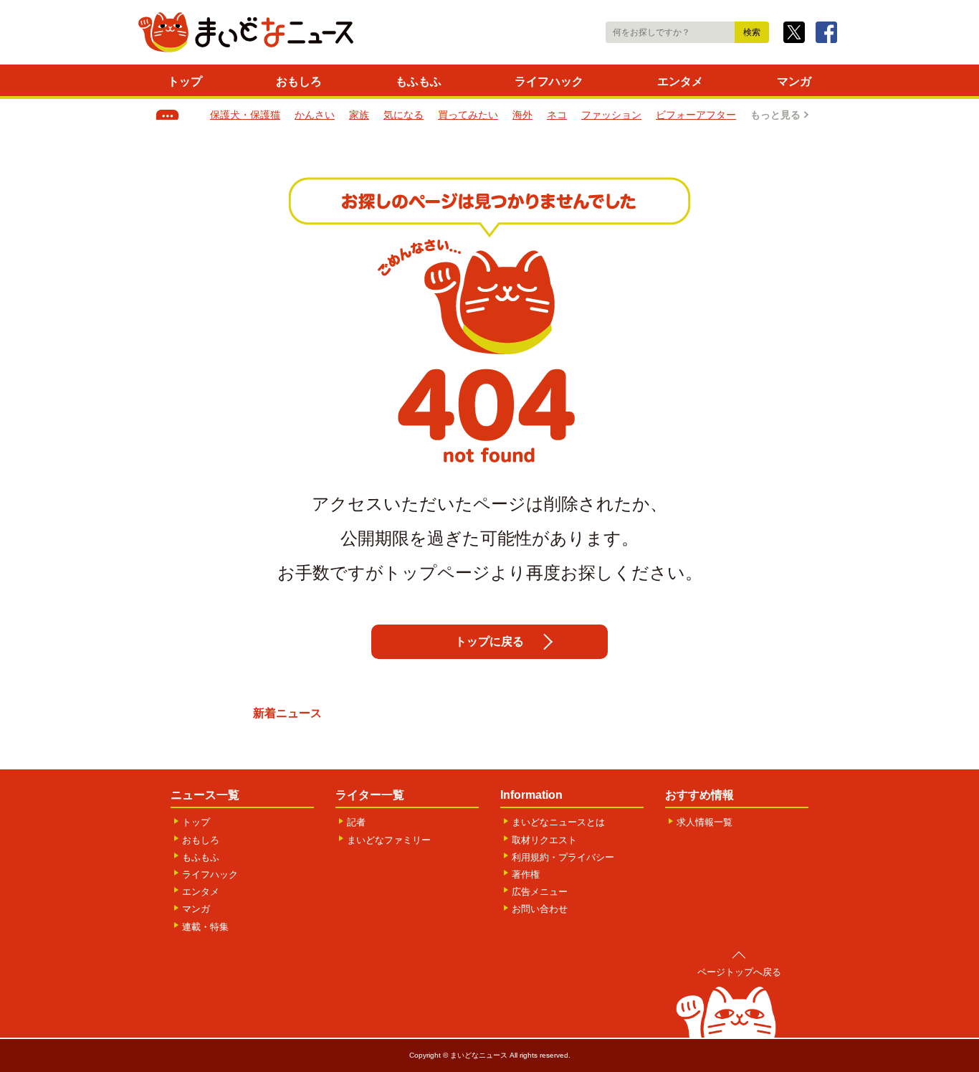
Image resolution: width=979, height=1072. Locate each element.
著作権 (526, 874)
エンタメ (680, 81)
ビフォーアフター (696, 115)
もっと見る (775, 115)
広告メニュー (540, 891)
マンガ (794, 81)
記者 (356, 822)
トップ (185, 81)
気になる (403, 115)
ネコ (557, 115)
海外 (522, 115)
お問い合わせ (540, 908)
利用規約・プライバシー (563, 857)
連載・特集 (205, 926)
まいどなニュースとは (558, 822)
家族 (359, 115)
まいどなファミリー (389, 840)
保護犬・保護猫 (245, 115)
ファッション (611, 115)
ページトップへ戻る (739, 972)
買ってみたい (468, 115)
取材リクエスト (544, 840)
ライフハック (549, 81)
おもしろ (299, 81)
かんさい (315, 115)
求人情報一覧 (704, 822)
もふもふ (418, 81)
